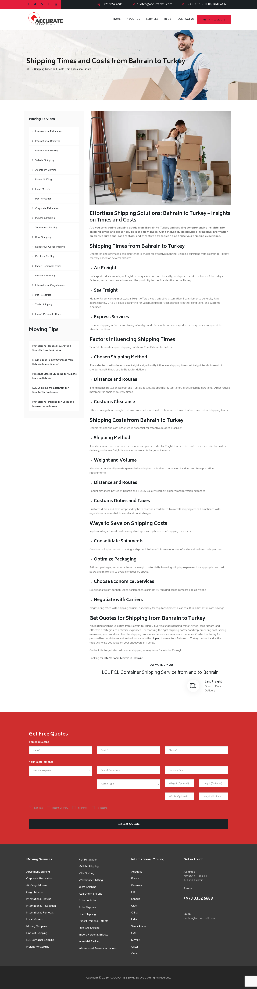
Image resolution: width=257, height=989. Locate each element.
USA (134, 906)
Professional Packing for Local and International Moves (53, 404)
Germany (136, 885)
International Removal (47, 141)
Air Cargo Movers (37, 885)
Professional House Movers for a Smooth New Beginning (51, 348)
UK (133, 892)
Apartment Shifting (45, 170)
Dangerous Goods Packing (50, 246)
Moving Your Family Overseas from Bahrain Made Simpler (52, 362)
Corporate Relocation (47, 208)
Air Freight (114, 682)
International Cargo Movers (50, 285)
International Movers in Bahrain (123, 658)
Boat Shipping (43, 237)
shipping (155, 638)
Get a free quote (214, 20)
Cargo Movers (34, 892)
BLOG (168, 19)
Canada (135, 899)
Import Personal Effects (48, 266)
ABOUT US (133, 19)
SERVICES (152, 19)
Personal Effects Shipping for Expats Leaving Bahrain (54, 376)
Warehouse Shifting (46, 227)
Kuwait (135, 940)
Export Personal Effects (48, 314)
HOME (117, 19)
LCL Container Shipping (40, 940)
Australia (136, 872)
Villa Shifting (86, 873)
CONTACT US (185, 19)
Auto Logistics (88, 900)
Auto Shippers (87, 907)
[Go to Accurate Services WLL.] (27, 69)
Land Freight (213, 682)
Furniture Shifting (45, 256)
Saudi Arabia (138, 926)
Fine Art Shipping (36, 933)
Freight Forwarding (37, 947)
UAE (134, 933)
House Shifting (43, 179)
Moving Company (36, 926)
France (135, 878)
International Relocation (48, 131)
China (134, 913)
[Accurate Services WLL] (44, 19)
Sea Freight (164, 682)
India (134, 919)
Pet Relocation (43, 198)
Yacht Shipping (43, 304)
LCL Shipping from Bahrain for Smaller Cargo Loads (50, 390)
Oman (134, 953)
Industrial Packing (45, 218)
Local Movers (42, 189)
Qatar (134, 947)
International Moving (46, 150)
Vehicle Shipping (44, 160)
